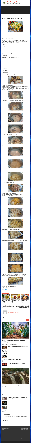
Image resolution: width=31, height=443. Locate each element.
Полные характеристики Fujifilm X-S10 (13, 350)
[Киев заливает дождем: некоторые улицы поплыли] (4, 408)
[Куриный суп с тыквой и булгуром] (6, 299)
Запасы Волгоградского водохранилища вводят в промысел (11, 421)
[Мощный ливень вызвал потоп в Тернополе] (4, 404)
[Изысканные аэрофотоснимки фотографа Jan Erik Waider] (4, 366)
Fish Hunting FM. (12, 2)
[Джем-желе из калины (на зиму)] (15, 299)
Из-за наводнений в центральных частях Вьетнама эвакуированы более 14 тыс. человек (15, 416)
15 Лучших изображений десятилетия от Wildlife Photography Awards (18, 346)
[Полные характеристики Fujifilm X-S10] (4, 353)
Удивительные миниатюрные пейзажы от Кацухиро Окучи (13, 340)
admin (6, 341)
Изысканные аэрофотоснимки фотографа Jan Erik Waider (16, 363)
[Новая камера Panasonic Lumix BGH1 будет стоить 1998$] (4, 357)
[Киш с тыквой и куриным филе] (25, 299)
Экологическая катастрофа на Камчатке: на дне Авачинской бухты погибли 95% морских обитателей (17, 398)
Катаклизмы (3, 384)
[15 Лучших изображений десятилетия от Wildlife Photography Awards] (4, 349)
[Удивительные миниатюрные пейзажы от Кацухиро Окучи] (15, 338)
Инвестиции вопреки (5, 420)
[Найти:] (15, 320)
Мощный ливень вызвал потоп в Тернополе (14, 401)
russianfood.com (4, 289)
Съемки (3, 339)
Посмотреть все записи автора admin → (13, 312)
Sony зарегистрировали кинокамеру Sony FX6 (14, 359)
